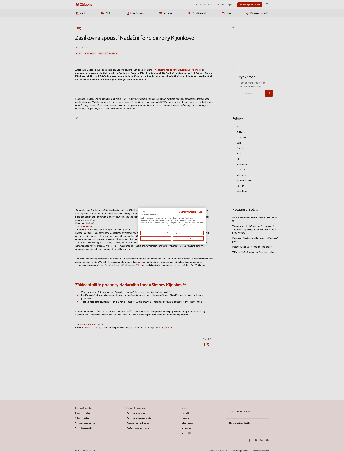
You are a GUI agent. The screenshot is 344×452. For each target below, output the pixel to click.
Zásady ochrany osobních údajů (190, 212)
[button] (144, 212)
